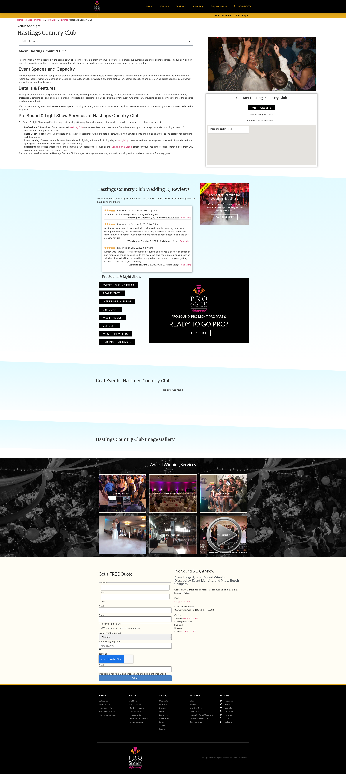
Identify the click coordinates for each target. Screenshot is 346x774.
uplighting (123, 140)
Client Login (198, 6)
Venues (28, 20)
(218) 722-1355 (189, 631)
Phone (102, 615)
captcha (103, 654)
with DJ (169, 217)
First (103, 592)
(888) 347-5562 (190, 618)
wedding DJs (76, 127)
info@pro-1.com (182, 601)
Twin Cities (52, 20)
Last (103, 601)
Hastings (64, 20)
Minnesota (39, 20)
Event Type (110, 633)
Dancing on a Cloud (122, 146)
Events (163, 6)
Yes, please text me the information (121, 628)
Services (180, 6)
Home (20, 20)
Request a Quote (219, 6)
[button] (189, 41)
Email (101, 606)
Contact (150, 6)
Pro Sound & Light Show (194, 571)
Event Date (110, 642)
